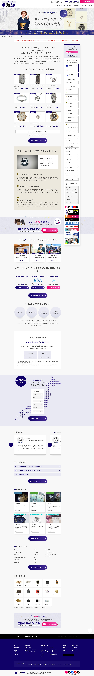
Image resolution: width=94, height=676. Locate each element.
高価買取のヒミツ (28, 650)
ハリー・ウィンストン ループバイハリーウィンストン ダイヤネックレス (37, 123)
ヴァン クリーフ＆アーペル (51, 554)
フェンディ (35, 559)
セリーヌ (35, 561)
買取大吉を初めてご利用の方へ (37, 295)
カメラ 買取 (70, 124)
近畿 (37, 404)
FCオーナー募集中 (67, 655)
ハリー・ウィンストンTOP (60, 5)
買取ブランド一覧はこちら (35, 567)
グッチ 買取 (67, 162)
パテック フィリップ (18, 552)
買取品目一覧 (44, 645)
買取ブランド (11, 36)
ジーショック (17, 562)
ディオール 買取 (68, 159)
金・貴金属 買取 (71, 96)
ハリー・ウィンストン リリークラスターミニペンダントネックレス (37, 104)
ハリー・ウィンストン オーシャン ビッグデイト (53, 122)
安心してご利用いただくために (30, 651)
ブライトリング (17, 556)
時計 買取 (70, 89)
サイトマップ (16, 654)
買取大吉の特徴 (28, 647)
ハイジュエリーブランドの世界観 (37, 527)
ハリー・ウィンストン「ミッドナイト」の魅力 (21, 505)
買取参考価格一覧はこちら (36, 140)
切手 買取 (70, 113)
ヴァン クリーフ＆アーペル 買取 (71, 176)
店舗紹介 (16, 650)
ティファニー (49, 551)
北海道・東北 (37, 394)
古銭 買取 (70, 120)
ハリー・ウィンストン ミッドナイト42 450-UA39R (21, 123)
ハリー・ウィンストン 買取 (70, 170)
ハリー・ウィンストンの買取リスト (71, 193)
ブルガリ (59, 664)
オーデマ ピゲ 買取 (69, 146)
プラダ (35, 562)
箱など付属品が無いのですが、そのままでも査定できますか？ (29, 470)
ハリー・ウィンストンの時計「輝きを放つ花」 (37, 505)
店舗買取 (22, 256)
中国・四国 (37, 407)
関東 (37, 397)
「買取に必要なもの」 (65, 40)
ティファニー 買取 (68, 167)
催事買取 (54, 256)
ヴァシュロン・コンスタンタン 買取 (70, 149)
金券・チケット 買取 (71, 117)
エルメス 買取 (68, 151)
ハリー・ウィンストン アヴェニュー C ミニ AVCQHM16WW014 (53, 104)
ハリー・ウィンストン (50, 552)
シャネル (35, 551)
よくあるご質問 (69, 196)
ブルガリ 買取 (67, 173)
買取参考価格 (16, 649)
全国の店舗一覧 (69, 82)
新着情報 (16, 653)
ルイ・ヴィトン (36, 552)
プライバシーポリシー (75, 649)
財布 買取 (70, 106)
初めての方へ (69, 5)
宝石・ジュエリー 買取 (72, 99)
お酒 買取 (70, 103)
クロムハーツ (49, 556)
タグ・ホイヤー (18, 559)
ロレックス (17, 549)
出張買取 (38, 256)
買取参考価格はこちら (36, 287)
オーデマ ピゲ (17, 554)
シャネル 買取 (68, 154)
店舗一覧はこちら (20, 287)
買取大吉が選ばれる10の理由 (30, 649)
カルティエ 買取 (68, 165)
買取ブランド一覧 (69, 179)
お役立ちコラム (68, 202)
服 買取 (69, 110)
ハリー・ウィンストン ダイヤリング (51, 85)
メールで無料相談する (51, 230)
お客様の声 (68, 199)
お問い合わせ (72, 52)
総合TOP (16, 645)
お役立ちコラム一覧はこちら (36, 538)
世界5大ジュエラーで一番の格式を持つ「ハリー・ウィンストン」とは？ (21, 527)
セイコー (16, 561)
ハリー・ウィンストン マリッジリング (20, 104)
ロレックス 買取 (68, 138)
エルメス (35, 549)
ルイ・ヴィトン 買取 (68, 157)
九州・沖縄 (37, 411)
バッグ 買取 (70, 93)
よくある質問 (89, 5)
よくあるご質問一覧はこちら (36, 481)
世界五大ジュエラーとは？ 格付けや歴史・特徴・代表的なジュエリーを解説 (54, 527)
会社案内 (73, 650)
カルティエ (48, 549)
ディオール (36, 554)
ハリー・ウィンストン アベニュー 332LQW (37, 85)
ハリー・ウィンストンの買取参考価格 (71, 190)
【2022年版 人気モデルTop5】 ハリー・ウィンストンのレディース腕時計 (54, 506)
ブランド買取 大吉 (4, 36)
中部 (37, 401)
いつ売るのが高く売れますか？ (23, 474)
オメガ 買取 (67, 140)
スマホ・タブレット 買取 (72, 127)
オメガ (16, 551)
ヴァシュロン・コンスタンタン (20, 557)
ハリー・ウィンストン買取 (18, 36)
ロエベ (35, 557)
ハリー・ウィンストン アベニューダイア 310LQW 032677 (20, 86)
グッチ (35, 556)
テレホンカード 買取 (72, 131)
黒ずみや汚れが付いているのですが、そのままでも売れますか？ (30, 466)
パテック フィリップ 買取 (69, 143)
